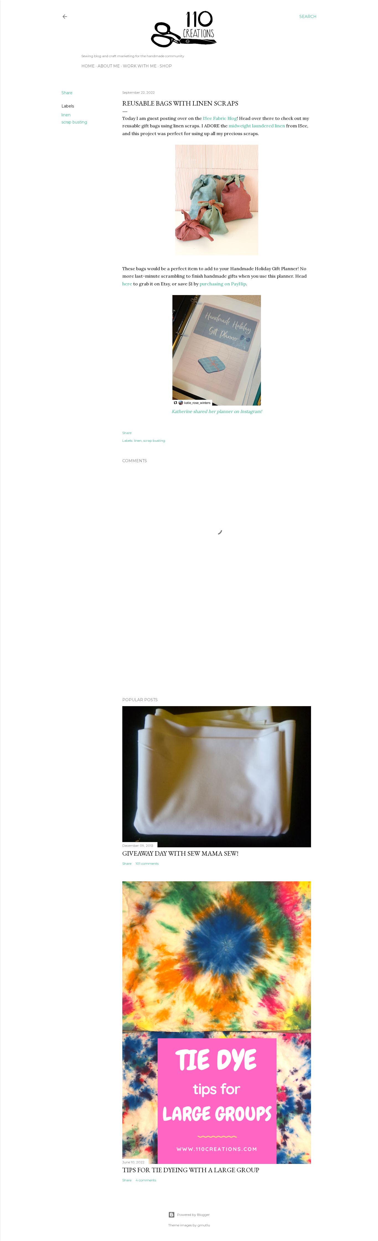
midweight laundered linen (257, 125)
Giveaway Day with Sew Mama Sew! (180, 853)
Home (88, 66)
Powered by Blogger (193, 1215)
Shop (166, 66)
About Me (109, 66)
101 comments (147, 863)
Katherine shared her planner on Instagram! (217, 411)
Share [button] (67, 92)
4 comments (146, 1180)
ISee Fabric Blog (220, 118)
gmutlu (204, 1225)
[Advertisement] (216, 644)
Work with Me (140, 66)
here (127, 283)
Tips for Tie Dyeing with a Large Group (190, 1170)
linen (66, 114)
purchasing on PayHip (223, 283)
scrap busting (74, 122)
